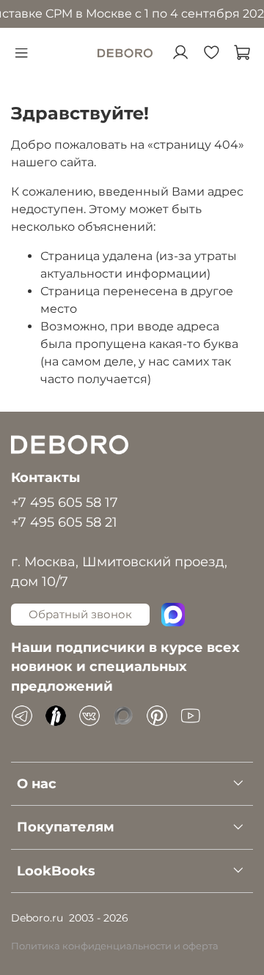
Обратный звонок (80, 614)
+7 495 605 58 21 (64, 522)
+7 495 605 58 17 (64, 502)
